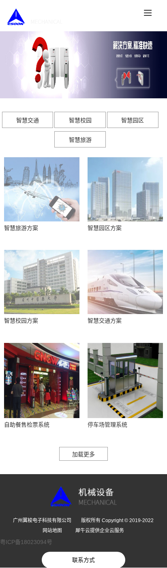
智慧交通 (27, 120)
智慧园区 (132, 120)
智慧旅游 (80, 140)
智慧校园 (80, 120)
